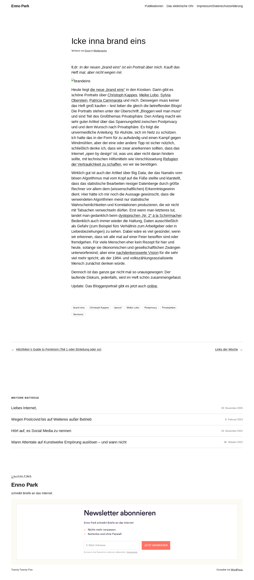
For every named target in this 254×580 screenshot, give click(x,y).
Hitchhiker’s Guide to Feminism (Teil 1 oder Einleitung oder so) (58, 349)
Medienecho (100, 50)
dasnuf (117, 307)
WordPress (237, 569)
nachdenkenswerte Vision (137, 252)
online (152, 286)
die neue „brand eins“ (107, 89)
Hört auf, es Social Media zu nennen (41, 431)
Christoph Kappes (122, 95)
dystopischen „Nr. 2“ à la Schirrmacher (150, 215)
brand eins (79, 307)
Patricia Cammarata (105, 100)
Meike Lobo (148, 95)
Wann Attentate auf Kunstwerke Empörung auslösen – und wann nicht (68, 442)
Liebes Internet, (24, 408)
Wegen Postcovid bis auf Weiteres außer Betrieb (51, 419)
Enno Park (20, 6)
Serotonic (78, 314)
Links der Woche (226, 349)
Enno (88, 50)
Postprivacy (150, 307)
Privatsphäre (169, 307)
